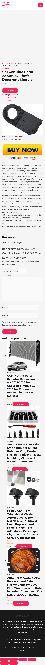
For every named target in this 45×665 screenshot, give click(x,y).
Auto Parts (13, 63)
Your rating (7, 271)
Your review (7, 275)
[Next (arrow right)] (13, 663)
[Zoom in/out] (4, 659)
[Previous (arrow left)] (4, 663)
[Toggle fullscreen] (13, 659)
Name (5, 307)
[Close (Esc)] (32, 659)
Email (5, 315)
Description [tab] (11, 97)
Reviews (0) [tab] (11, 100)
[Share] (22, 659)
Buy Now (10, 91)
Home (4, 63)
